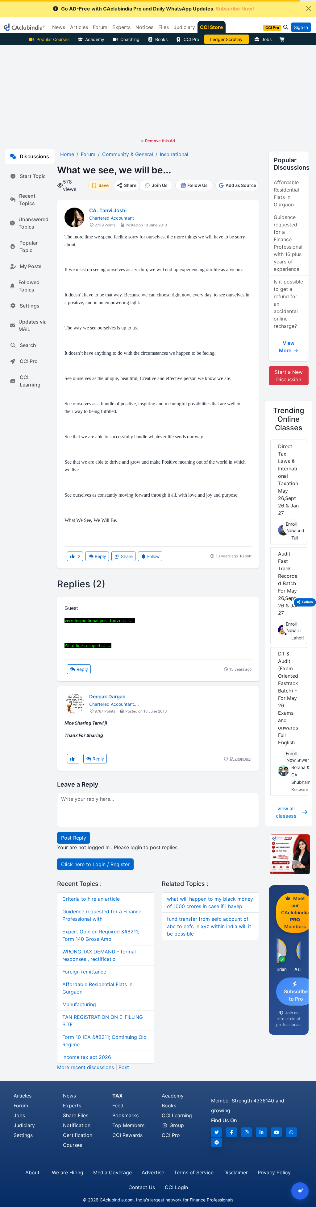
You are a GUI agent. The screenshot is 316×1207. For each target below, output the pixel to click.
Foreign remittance (84, 972)
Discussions (34, 156)
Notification (76, 1125)
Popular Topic (28, 246)
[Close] (308, 8)
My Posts (31, 266)
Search (28, 345)
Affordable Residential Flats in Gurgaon (286, 193)
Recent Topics (27, 199)
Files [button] (163, 27)
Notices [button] (144, 27)
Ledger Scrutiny (226, 39)
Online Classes (288, 419)
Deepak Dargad (107, 696)
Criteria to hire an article (91, 899)
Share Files (75, 1115)
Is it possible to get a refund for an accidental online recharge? (288, 304)
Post (123, 1067)
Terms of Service (194, 1172)
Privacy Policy (274, 1172)
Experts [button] (121, 27)
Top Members (128, 1125)
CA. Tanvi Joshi (108, 210)
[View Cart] (283, 39)
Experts (72, 1105)
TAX (117, 1096)
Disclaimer (235, 1172)
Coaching (129, 39)
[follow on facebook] (231, 1132)
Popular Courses (52, 39)
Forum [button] (100, 27)
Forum (21, 1105)
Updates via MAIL (33, 325)
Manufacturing (79, 1004)
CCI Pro (191, 39)
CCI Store (211, 27)
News (69, 1096)
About (32, 1172)
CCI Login (176, 1187)
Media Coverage (112, 1172)
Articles (22, 1096)
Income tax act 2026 (86, 1057)
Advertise (153, 1172)
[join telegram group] (216, 1142)
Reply (100, 556)
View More (287, 346)
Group (176, 1125)
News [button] (58, 27)
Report (246, 556)
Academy (94, 39)
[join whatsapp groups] (291, 1132)
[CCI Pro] (289, 854)
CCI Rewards (127, 1135)
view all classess (286, 812)
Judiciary (24, 1125)
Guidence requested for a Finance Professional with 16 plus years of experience (288, 243)
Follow (153, 556)
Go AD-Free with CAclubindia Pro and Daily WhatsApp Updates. (157, 9)
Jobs (267, 39)
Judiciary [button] (184, 27)
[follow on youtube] (276, 1132)
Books (161, 39)
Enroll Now (291, 527)
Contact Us (141, 1187)
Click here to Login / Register (95, 864)
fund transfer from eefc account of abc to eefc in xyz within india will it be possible (209, 926)
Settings (30, 306)
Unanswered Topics (33, 223)
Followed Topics (29, 286)
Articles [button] (79, 27)
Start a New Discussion (289, 375)
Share (126, 556)
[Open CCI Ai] (300, 1191)
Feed (117, 1105)
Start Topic (33, 176)
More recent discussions (85, 1067)
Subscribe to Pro (296, 995)
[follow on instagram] (246, 1132)
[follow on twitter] (216, 1132)
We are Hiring (67, 1172)
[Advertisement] (158, 91)
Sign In (301, 27)
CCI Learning (30, 381)
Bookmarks (125, 1115)
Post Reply (73, 838)
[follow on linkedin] (261, 1132)
